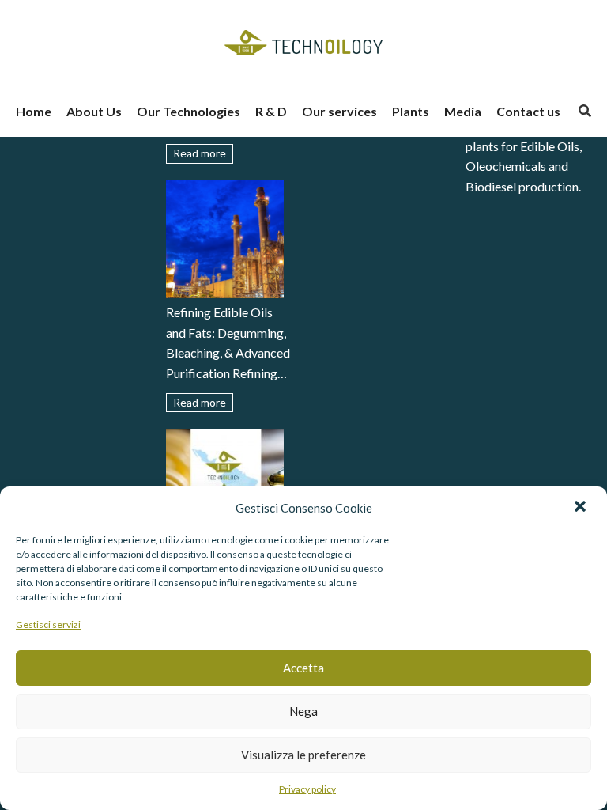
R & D (271, 111)
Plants (410, 111)
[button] (581, 507)
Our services (339, 111)
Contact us (528, 111)
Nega (303, 711)
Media (462, 111)
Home (33, 111)
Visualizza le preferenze (303, 755)
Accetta (303, 667)
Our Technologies (188, 111)
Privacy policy (307, 789)
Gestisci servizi (48, 624)
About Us (94, 111)
